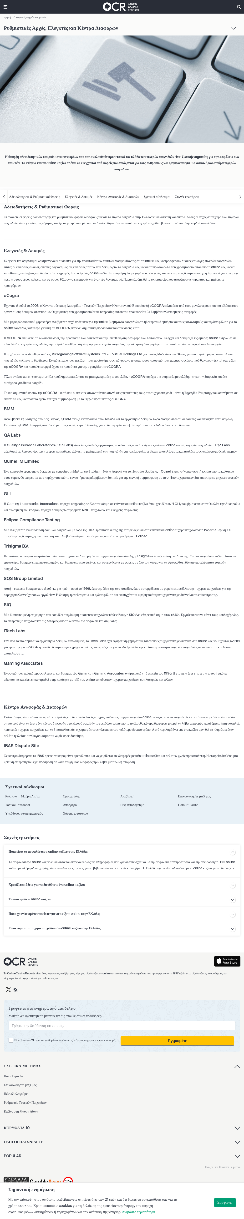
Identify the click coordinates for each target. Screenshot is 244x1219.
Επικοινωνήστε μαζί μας (20, 1085)
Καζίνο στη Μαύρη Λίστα (21, 1111)
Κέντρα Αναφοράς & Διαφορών (118, 197)
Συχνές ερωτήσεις (187, 197)
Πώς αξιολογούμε (16, 1094)
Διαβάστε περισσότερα (138, 1211)
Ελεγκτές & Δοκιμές (78, 197)
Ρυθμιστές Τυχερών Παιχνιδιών (25, 1102)
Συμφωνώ (225, 1202)
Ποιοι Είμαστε (14, 1076)
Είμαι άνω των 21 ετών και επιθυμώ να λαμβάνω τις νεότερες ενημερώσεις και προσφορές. (65, 1040)
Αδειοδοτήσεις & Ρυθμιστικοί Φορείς (34, 197)
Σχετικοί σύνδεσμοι (157, 197)
